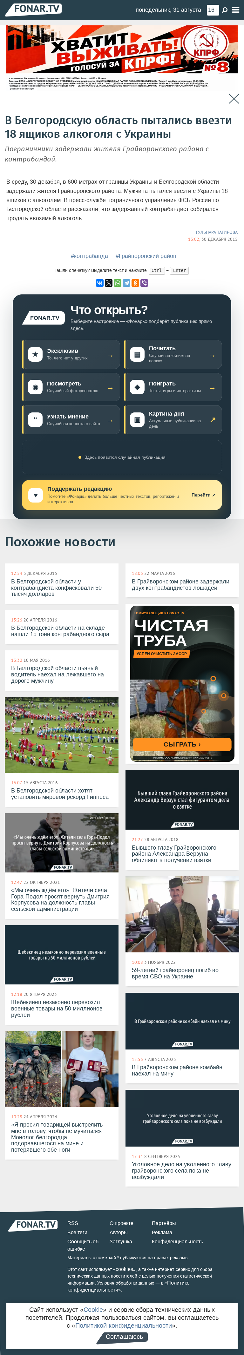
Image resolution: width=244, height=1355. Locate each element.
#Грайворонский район (146, 256)
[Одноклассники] (135, 283)
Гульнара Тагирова (217, 232)
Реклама (162, 1232)
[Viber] (144, 283)
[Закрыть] (234, 99)
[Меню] (235, 10)
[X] (108, 283)
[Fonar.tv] (33, 10)
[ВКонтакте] (100, 283)
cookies (124, 1269)
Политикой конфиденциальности (123, 1325)
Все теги (77, 1232)
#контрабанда (89, 256)
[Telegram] (126, 283)
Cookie (93, 1310)
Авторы (119, 1232)
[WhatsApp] (117, 283)
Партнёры (164, 1223)
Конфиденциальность (177, 1241)
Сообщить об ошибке (82, 1245)
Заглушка (121, 1241)
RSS (72, 1223)
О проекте (121, 1223)
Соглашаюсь (124, 1336)
